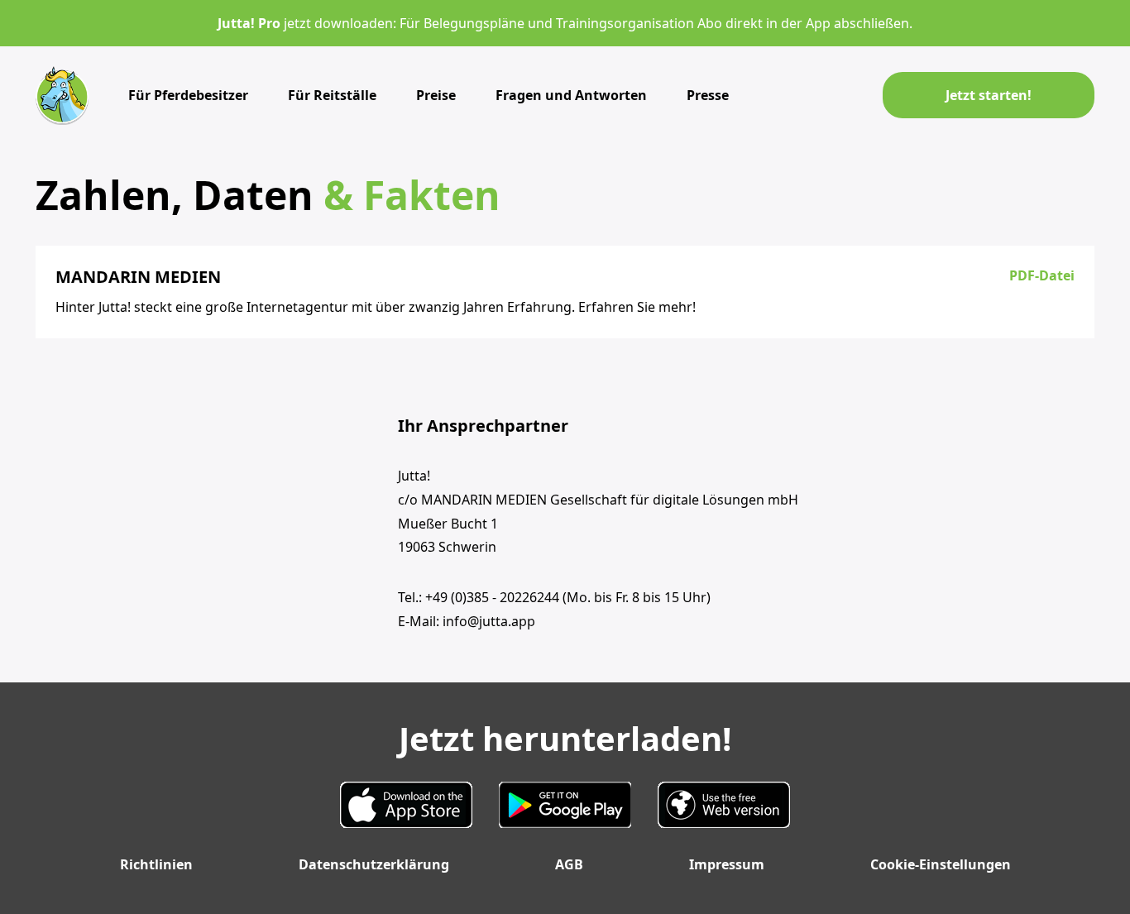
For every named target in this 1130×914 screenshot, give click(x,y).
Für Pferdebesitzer (188, 95)
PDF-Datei (1042, 275)
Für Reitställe (332, 95)
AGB (569, 864)
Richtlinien (156, 864)
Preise (436, 95)
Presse (708, 95)
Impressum (726, 864)
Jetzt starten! (989, 95)
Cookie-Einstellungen (940, 864)
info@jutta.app (489, 621)
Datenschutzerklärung (374, 864)
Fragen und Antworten (571, 95)
